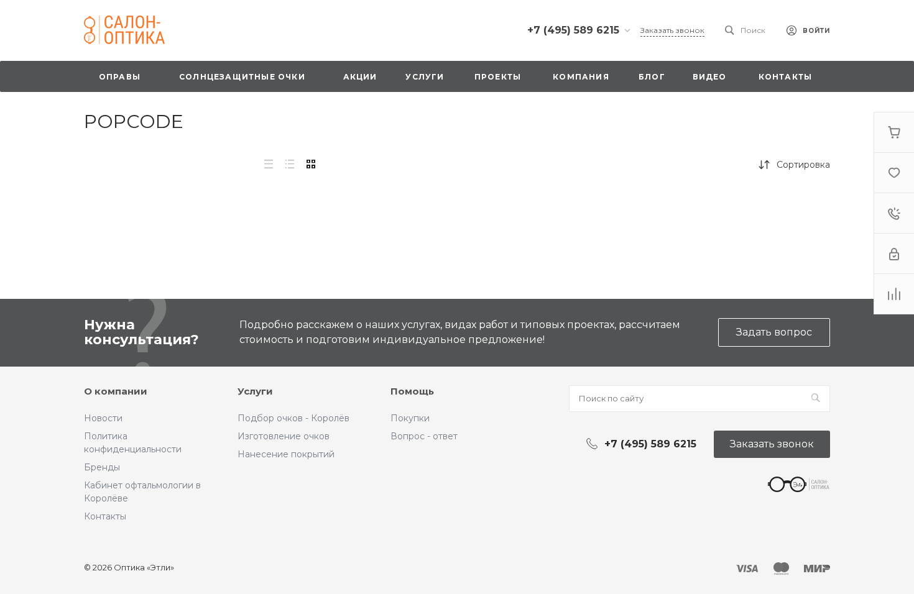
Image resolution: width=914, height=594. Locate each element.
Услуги (255, 391)
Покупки (410, 418)
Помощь (412, 391)
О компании (115, 391)
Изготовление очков (284, 436)
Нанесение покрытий (286, 454)
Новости (103, 418)
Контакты (105, 516)
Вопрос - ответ (424, 436)
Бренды (102, 467)
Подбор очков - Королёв (293, 418)
